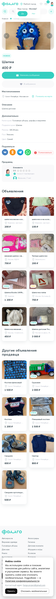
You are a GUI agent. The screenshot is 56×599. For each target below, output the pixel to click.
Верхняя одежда (9, 542)
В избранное (30, 84)
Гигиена (31, 542)
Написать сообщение (30, 75)
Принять (11, 591)
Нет (33, 13)
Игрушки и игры (35, 549)
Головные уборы (9, 546)
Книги (4, 553)
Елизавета (18, 167)
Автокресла (7, 538)
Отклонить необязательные (34, 591)
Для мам (5, 549)
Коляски (32, 553)
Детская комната (35, 546)
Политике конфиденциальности (22, 580)
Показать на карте (44, 96)
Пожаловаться (45, 152)
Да (22, 13)
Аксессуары (33, 538)
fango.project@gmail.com (34, 585)
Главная (5, 19)
